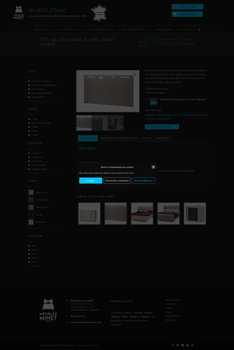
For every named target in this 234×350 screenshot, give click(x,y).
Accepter (91, 180)
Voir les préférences (143, 180)
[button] (153, 167)
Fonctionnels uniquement (117, 180)
